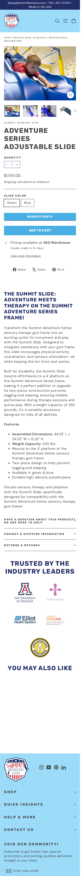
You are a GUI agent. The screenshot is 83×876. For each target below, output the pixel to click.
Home (7, 37)
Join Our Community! (31, 844)
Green (12, 203)
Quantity (12, 157)
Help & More (20, 817)
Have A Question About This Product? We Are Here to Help (40, 521)
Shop (10, 792)
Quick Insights (23, 804)
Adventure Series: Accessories (29, 37)
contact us (19, 830)
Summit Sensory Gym (21, 122)
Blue (27, 203)
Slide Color (15, 195)
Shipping (10, 182)
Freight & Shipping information (34, 533)
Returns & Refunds (22, 545)
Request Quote (40, 216)
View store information (25, 256)
